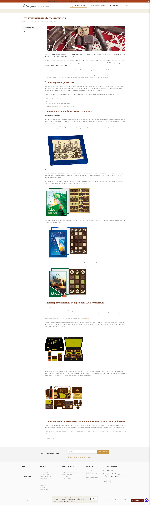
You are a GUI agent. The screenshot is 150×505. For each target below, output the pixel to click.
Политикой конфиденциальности (63, 501)
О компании (43, 470)
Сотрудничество (68, 466)
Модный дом (43, 485)
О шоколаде (26, 476)
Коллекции (26, 470)
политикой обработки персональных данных (79, 457)
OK (94, 498)
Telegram (109, 481)
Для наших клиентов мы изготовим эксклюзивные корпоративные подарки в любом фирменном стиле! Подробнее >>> (75, 1)
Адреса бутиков (90, 470)
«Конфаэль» (38, 500)
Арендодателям (66, 470)
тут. (55, 433)
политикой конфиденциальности (93, 456)
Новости (42, 480)
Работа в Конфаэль (45, 476)
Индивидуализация (67, 474)
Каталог (25, 466)
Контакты (89, 466)
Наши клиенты (44, 478)
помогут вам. (85, 318)
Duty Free (42, 487)
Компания (43, 466)
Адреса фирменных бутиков (98, 5)
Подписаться (103, 451)
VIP (23, 473)
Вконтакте (105, 481)
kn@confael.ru (109, 470)
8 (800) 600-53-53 (116, 5)
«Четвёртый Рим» (123, 500)
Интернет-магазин (80, 5)
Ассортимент (44, 483)
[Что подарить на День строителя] (86, 38)
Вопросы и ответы (67, 478)
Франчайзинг (65, 476)
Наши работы (44, 489)
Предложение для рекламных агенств (72, 472)
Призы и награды (44, 474)
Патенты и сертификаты (46, 472)
